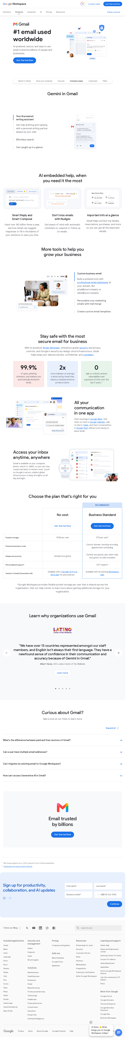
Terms (30, 1031)
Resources (60, 12)
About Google (42, 1031)
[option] (24, 81)
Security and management (34, 942)
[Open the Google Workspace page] (15, 3)
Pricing (49, 12)
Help (71, 1031)
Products (19, 12)
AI (41, 12)
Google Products (59, 1031)
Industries (31, 12)
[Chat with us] (118, 1032)
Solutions (7, 12)
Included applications (13, 941)
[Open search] (82, 4)
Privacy (21, 1031)
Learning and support (110, 941)
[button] (118, 1032)
